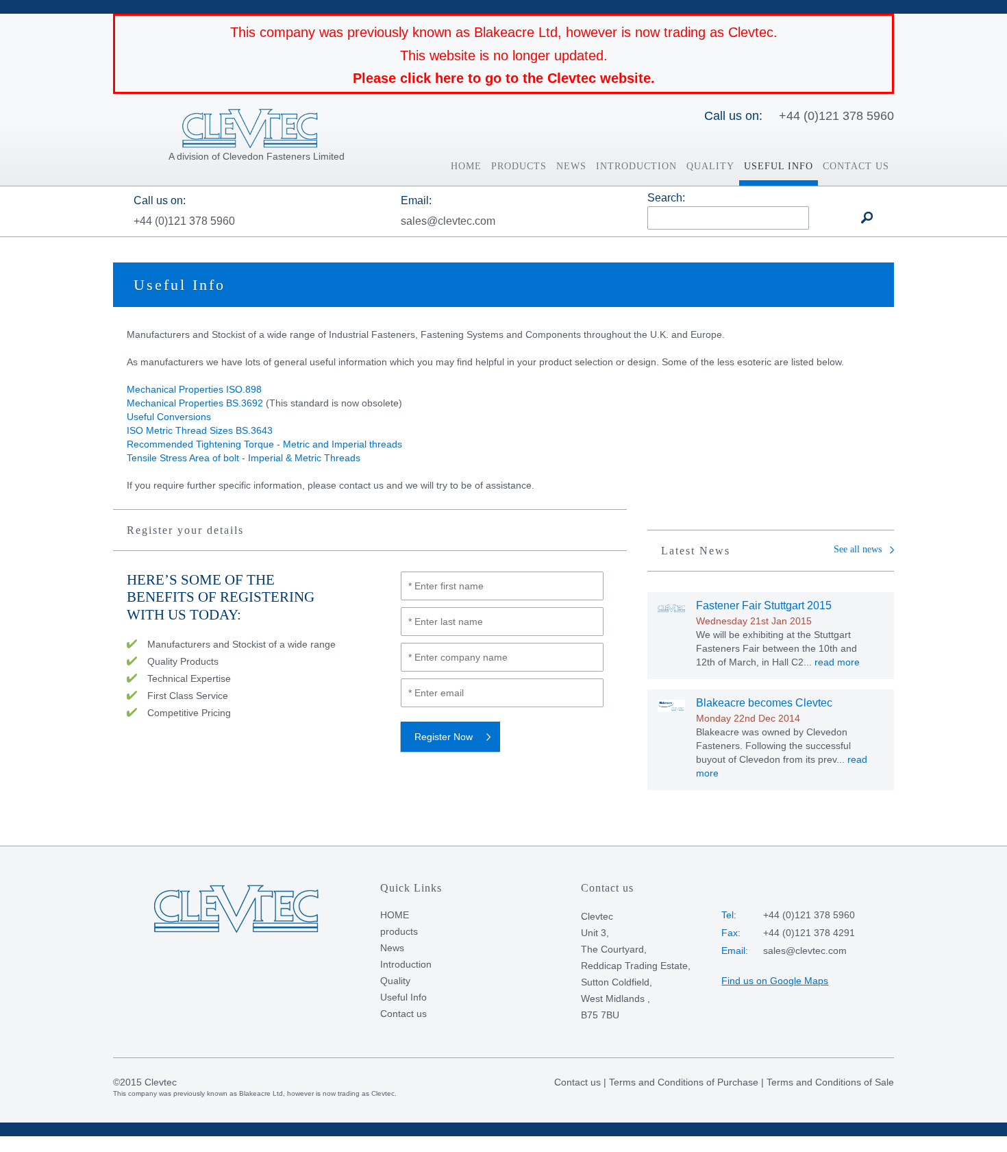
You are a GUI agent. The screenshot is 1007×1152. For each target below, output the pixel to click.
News (571, 166)
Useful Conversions (169, 416)
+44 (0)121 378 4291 (809, 932)
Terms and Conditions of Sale (830, 1082)
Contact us (856, 166)
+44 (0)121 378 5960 (836, 116)
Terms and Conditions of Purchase (683, 1082)
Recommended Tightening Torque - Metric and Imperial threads (264, 444)
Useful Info (778, 166)
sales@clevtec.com (448, 221)
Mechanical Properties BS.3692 (195, 402)
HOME (466, 166)
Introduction (636, 166)
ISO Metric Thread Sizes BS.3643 (200, 430)
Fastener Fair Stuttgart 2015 (764, 605)
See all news (858, 549)
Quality (710, 166)
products (519, 166)
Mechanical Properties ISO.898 (194, 389)
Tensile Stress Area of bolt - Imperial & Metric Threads (243, 457)
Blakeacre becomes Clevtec (764, 703)
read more (837, 662)
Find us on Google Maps (774, 980)
